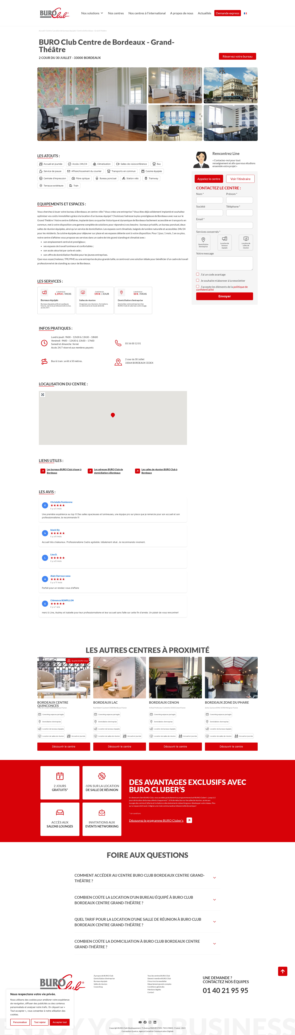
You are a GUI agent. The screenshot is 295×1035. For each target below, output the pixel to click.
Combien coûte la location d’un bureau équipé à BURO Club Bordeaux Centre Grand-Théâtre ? (134, 900)
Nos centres (116, 13)
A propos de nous (181, 13)
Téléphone (233, 206)
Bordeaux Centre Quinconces (52, 703)
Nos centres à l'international (147, 13)
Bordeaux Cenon (164, 702)
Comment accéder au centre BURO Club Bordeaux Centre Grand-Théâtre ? (140, 878)
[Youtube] (140, 1022)
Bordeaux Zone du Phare (227, 702)
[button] (40, 678)
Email (200, 219)
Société (200, 206)
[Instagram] (150, 1022)
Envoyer (224, 296)
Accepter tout (60, 1022)
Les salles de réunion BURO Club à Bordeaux (159, 471)
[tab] (147, 878)
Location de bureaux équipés (64, 31)
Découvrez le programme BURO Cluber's (156, 820)
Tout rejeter (40, 1022)
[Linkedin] (154, 1022)
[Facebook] (145, 1022)
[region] (40, 1009)
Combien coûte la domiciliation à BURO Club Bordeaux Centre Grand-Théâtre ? (137, 944)
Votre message (205, 253)
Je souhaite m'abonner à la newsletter (222, 280)
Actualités (204, 13)
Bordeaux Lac (105, 702)
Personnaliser (20, 1022)
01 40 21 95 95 (225, 990)
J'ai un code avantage (213, 274)
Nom (200, 194)
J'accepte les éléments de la (222, 288)
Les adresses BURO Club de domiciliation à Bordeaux (108, 471)
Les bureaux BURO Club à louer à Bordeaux (64, 471)
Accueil (42, 31)
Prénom (231, 194)
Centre (49, 31)
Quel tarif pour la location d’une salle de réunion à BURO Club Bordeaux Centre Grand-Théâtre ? (138, 922)
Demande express (227, 13)
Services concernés (208, 231)
